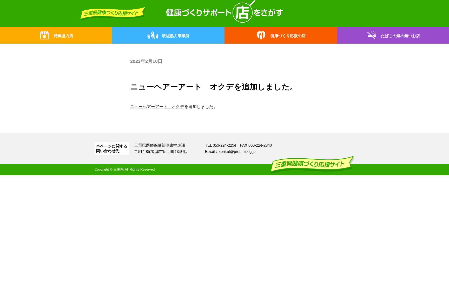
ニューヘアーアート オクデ (157, 106)
